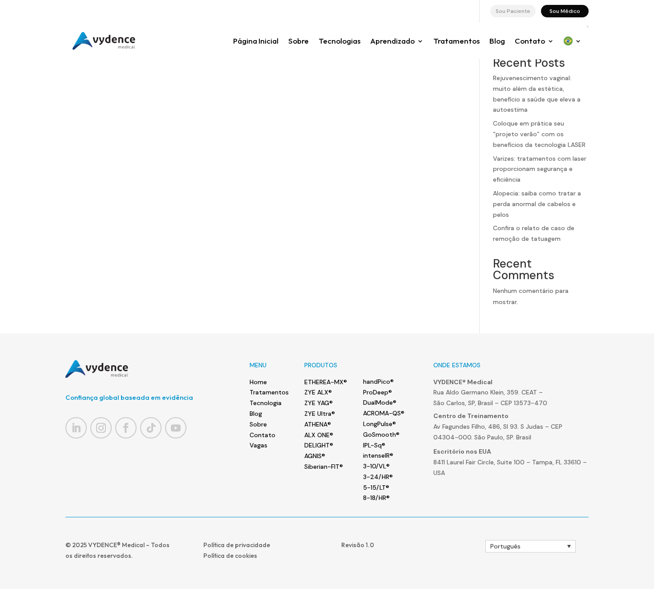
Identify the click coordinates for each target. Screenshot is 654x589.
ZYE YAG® (318, 403)
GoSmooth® (381, 435)
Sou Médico (564, 11)
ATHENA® (317, 424)
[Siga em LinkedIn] (76, 428)
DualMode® (379, 402)
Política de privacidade (236, 545)
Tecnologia (266, 403)
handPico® (378, 382)
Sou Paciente (513, 11)
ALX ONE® (318, 435)
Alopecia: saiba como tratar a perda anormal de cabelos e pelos (537, 204)
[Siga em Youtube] (175, 428)
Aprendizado (392, 40)
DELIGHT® (318, 445)
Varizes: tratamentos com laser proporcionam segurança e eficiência (539, 169)
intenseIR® (378, 455)
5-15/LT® (376, 487)
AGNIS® (314, 456)
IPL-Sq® (374, 445)
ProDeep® (377, 392)
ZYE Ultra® (319, 414)
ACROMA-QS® (383, 413)
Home (258, 382)
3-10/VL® (376, 466)
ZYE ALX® (318, 392)
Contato (530, 40)
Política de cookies (230, 556)
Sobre (298, 40)
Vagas (258, 445)
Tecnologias (339, 40)
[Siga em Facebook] (126, 428)
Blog (497, 40)
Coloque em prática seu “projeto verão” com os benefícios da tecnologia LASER (539, 134)
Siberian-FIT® (323, 467)
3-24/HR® (378, 477)
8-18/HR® (376, 498)
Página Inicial (256, 40)
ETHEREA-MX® (325, 382)
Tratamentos (456, 40)
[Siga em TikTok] (150, 428)
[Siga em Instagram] (101, 428)
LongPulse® (379, 424)
